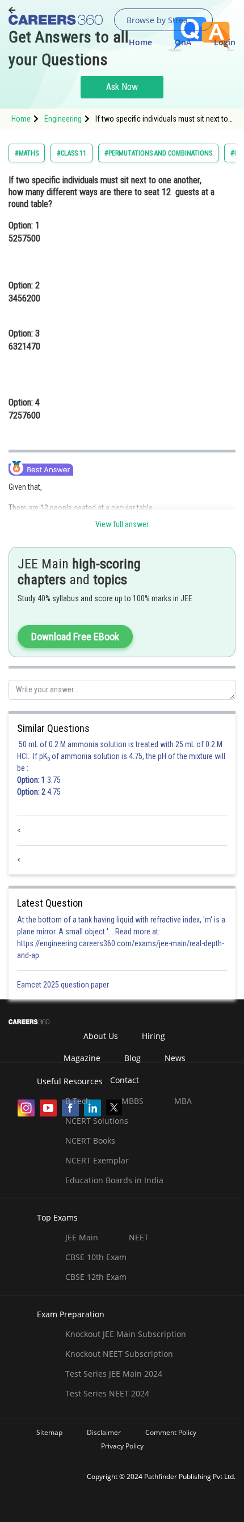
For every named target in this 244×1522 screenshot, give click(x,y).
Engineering (63, 118)
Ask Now (122, 86)
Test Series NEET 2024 (107, 1393)
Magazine (82, 1058)
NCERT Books (90, 1140)
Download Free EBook (75, 637)
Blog (132, 1058)
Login (224, 42)
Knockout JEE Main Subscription (125, 1334)
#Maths (27, 153)
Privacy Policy (122, 1446)
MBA (183, 1101)
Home (140, 42)
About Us (100, 1036)
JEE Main (81, 1237)
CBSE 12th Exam (96, 1276)
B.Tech (78, 1101)
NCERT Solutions (96, 1120)
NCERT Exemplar (97, 1160)
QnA (183, 42)
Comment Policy (170, 1432)
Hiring (153, 1036)
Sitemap (49, 1432)
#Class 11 (71, 153)
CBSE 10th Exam (96, 1257)
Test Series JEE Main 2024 (113, 1373)
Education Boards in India (114, 1180)
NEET (139, 1237)
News (175, 1058)
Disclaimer (104, 1432)
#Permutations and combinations (158, 153)
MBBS (132, 1101)
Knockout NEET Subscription (119, 1353)
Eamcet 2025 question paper (64, 984)
